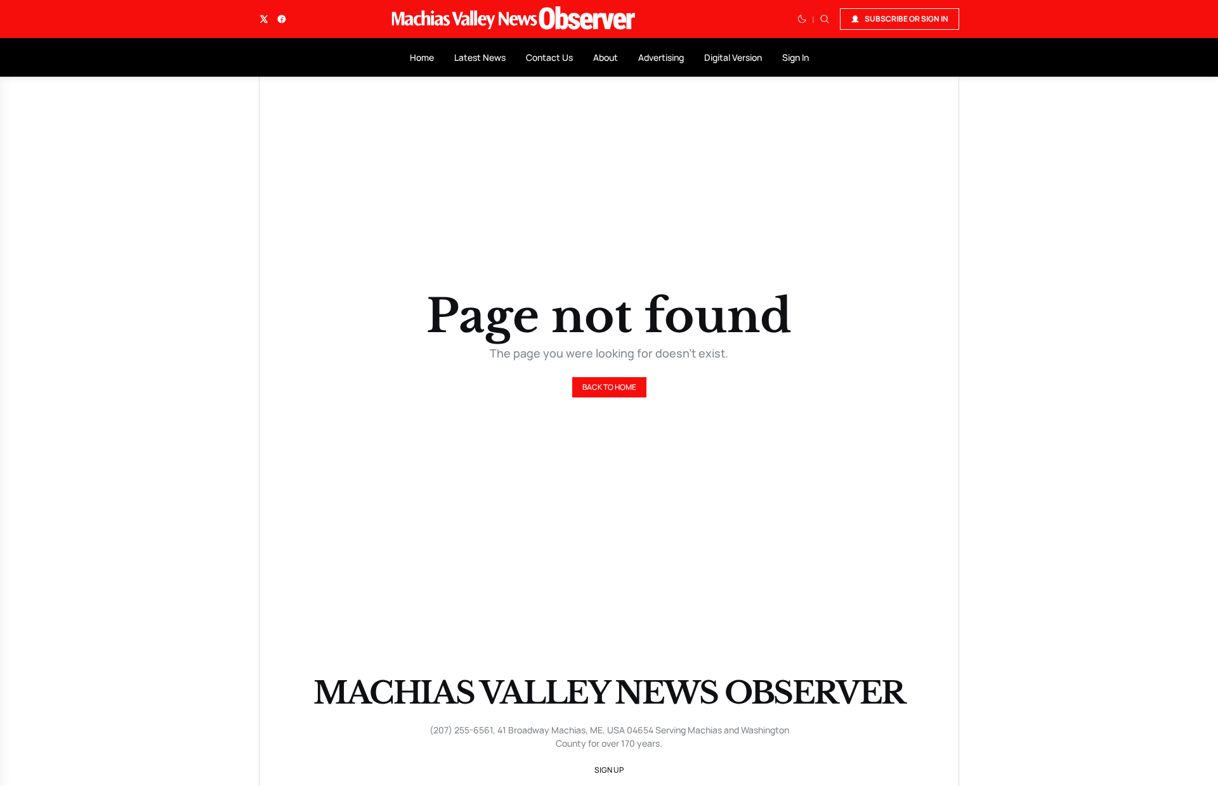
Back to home (609, 387)
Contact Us (549, 57)
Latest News (480, 57)
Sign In (795, 57)
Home (422, 57)
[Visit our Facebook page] (282, 19)
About (605, 57)
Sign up (609, 769)
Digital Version (733, 57)
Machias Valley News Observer (609, 693)
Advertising (661, 57)
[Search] (825, 19)
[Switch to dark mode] (802, 19)
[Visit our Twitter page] (264, 19)
